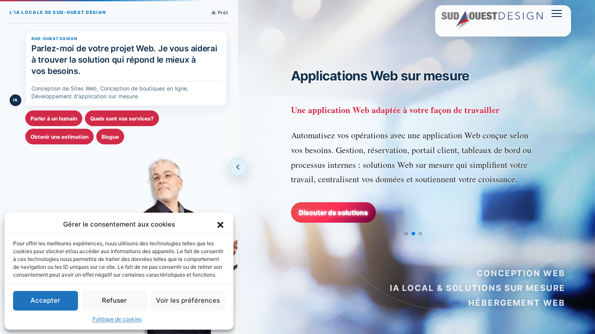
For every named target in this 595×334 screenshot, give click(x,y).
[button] (220, 224)
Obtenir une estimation (59, 137)
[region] (416, 150)
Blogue (110, 137)
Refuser (114, 300)
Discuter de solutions (333, 212)
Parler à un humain (53, 118)
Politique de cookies (117, 319)
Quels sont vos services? (122, 118)
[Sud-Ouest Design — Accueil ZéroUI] (492, 21)
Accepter (45, 300)
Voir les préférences (188, 300)
